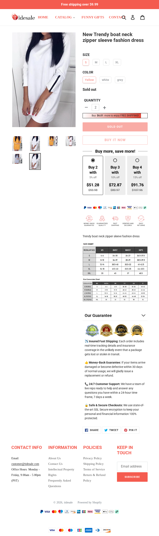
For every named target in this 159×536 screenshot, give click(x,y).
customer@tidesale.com (25, 463)
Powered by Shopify (90, 502)
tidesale (68, 502)
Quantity (92, 100)
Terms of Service (94, 469)
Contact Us (55, 463)
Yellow (89, 79)
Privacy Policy (92, 458)
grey (120, 79)
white (105, 79)
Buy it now (115, 140)
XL (117, 62)
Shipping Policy (93, 463)
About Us (54, 458)
